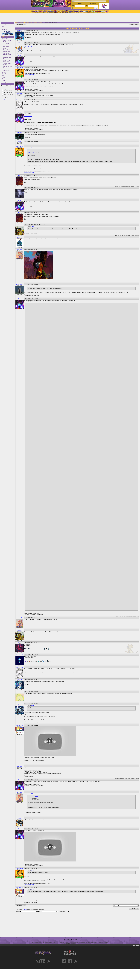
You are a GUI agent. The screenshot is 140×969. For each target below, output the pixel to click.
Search (3, 26)
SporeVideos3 (19, 654)
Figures (3, 77)
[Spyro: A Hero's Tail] (66, 11)
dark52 (19, 42)
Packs (3, 78)
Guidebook (59, 8)
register (25, 909)
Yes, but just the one (8, 94)
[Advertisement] (69, 17)
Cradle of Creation (7, 40)
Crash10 (19, 175)
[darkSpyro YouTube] (40, 961)
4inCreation (19, 225)
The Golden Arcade (7, 50)
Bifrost (19, 55)
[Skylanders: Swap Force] (92, 11)
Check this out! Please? (29, 74)
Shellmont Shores (7, 45)
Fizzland (5, 48)
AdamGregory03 (19, 67)
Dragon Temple (6, 51)
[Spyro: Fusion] (63, 11)
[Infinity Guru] (70, 952)
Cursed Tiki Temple (7, 66)
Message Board (5, 82)
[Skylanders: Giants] (89, 11)
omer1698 (19, 766)
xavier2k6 (19, 93)
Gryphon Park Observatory (6, 61)
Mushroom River (7, 41)
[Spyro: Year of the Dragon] (44, 11)
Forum (66, 8)
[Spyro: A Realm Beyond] (107, 11)
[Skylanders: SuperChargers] (100, 11)
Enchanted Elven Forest (7, 58)
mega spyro (19, 187)
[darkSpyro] (43, 952)
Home (34, 8)
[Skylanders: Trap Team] (96, 11)
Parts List (4, 74)
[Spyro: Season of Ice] (48, 11)
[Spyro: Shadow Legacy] (70, 11)
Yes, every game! (7, 89)
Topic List (131, 24)
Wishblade (19, 30)
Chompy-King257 (19, 284)
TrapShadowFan (19, 692)
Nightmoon (19, 704)
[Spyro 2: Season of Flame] (51, 11)
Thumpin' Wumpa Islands (7, 64)
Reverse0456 (20, 679)
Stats (3, 75)
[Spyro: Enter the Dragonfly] (55, 11)
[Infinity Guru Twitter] (64, 961)
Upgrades (4, 72)
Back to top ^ (136, 945)
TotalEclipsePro (19, 725)
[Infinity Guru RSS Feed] (76, 961)
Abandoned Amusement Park (7, 54)
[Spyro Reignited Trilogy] (33, 11)
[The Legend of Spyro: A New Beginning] (74, 11)
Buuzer (19, 642)
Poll (7, 83)
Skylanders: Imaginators (7, 36)
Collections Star (5, 70)
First (17, 24)
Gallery (3, 80)
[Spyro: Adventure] (59, 11)
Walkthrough (5, 38)
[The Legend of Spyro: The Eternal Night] (78, 11)
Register (80, 3)
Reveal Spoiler (28, 302)
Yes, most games (7, 90)
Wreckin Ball (19, 237)
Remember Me (77, 7)
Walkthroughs (42, 8)
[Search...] (107, 1)
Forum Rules (5, 28)
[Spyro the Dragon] (37, 11)
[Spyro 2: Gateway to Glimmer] (40, 11)
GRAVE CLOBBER (28, 116)
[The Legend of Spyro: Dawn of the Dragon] (81, 11)
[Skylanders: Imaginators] (103, 11)
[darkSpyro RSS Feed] (49, 961)
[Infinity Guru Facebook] (70, 961)
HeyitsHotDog (19, 99)
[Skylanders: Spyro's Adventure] (85, 11)
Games (52, 8)
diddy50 (19, 818)
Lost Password (93, 3)
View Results (4, 99)
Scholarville (6, 43)
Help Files (4, 29)
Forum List (4, 24)
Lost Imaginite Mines (6, 68)
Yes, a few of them (7, 92)
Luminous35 (19, 249)
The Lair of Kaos (7, 56)
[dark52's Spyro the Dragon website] (51, 3)
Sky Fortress (6, 46)
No (4, 95)
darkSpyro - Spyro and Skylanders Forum (23, 22)
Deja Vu (19, 141)
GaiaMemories (19, 132)
